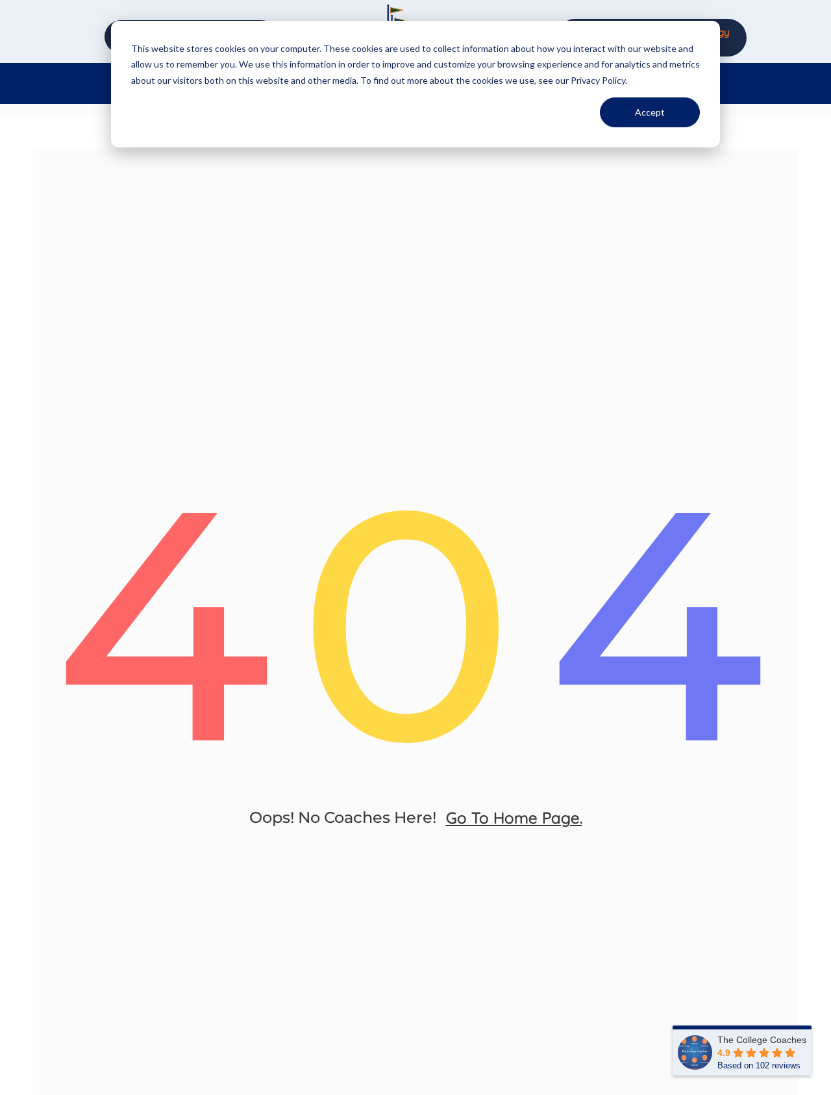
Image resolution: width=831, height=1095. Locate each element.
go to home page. (514, 817)
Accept (650, 112)
